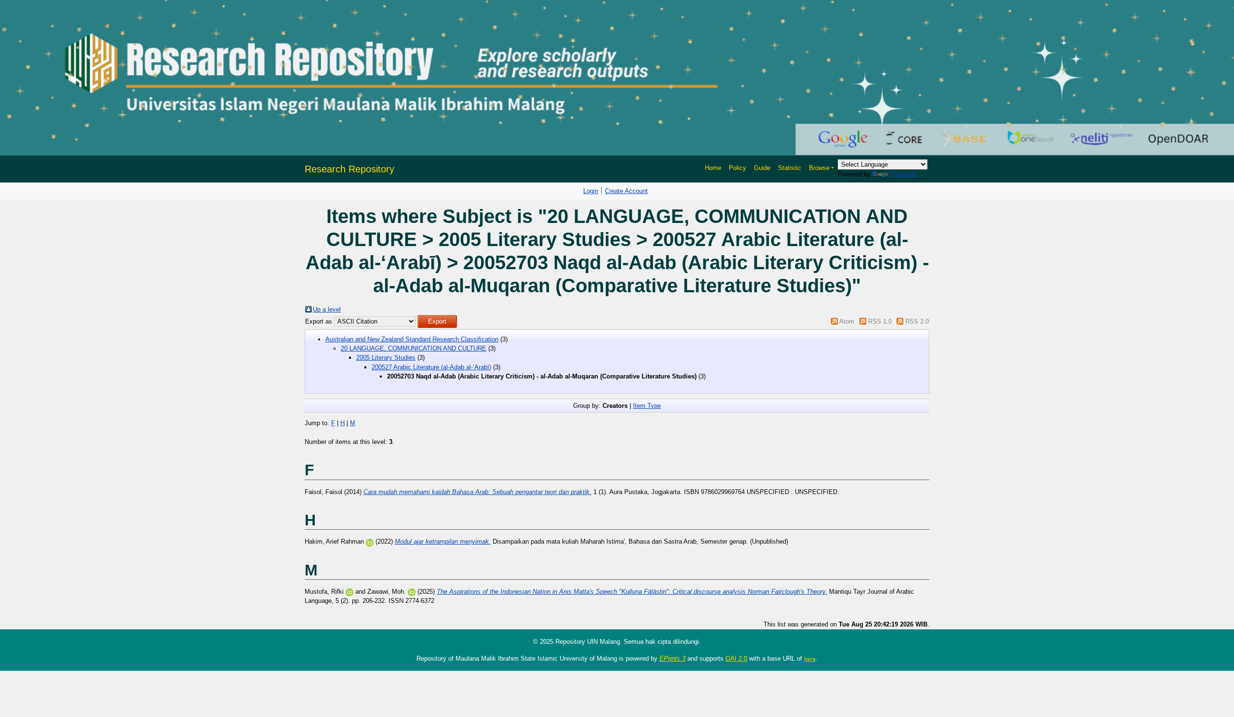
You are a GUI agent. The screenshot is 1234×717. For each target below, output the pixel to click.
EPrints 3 (672, 658)
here (810, 659)
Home (713, 167)
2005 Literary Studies (386, 357)
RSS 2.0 (917, 321)
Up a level (327, 309)
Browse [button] (819, 167)
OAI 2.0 (736, 658)
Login (590, 191)
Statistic (789, 167)
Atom (846, 321)
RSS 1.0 (880, 321)
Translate (903, 174)
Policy (737, 167)
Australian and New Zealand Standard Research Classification (411, 339)
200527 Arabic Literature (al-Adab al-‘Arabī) (431, 367)
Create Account (626, 191)
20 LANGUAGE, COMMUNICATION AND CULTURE (413, 348)
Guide (762, 167)
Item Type (647, 405)
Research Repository (349, 169)
